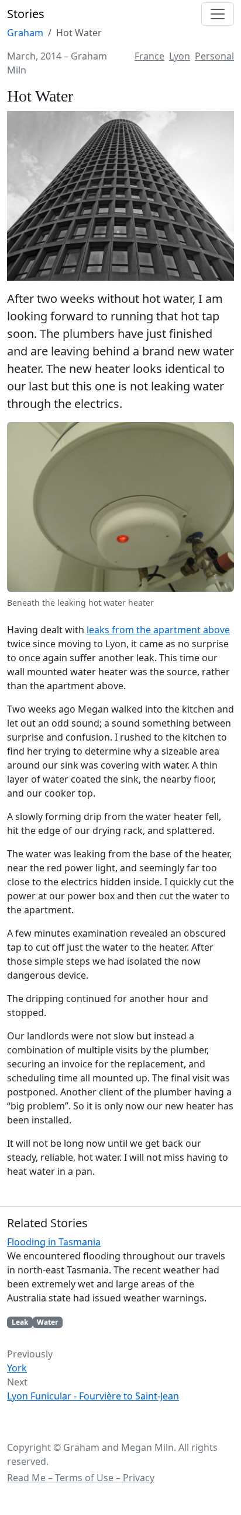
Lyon (179, 56)
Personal (214, 56)
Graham (25, 32)
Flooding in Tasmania (54, 1241)
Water (47, 1322)
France (149, 56)
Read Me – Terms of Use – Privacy (80, 1477)
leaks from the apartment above (158, 629)
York (17, 1368)
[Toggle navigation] (217, 14)
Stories (25, 14)
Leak (20, 1322)
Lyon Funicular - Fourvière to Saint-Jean (93, 1396)
